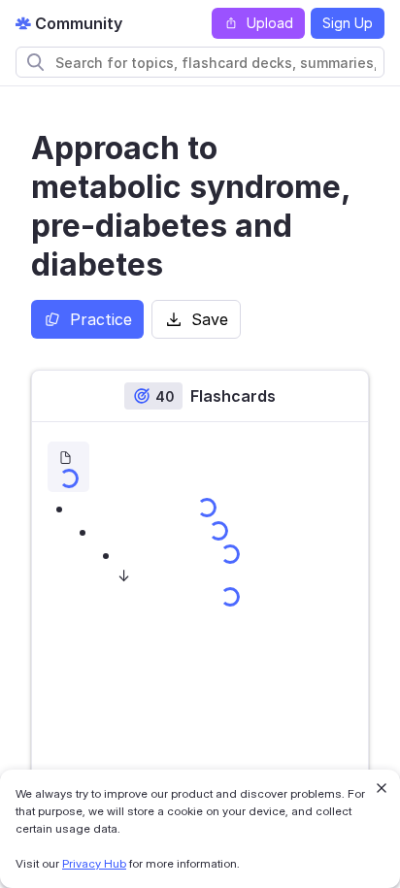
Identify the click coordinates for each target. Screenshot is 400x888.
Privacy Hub (94, 863)
